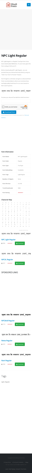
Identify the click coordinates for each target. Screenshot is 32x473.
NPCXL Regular (7, 259)
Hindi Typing (12, 469)
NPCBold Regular (8, 320)
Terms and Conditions (18, 462)
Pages (27, 462)
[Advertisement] (16, 29)
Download (20, 243)
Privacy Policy (8, 462)
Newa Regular (6, 340)
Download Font (9, 112)
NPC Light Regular (8, 239)
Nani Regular (6, 360)
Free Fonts (23, 469)
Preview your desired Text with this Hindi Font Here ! (15, 97)
